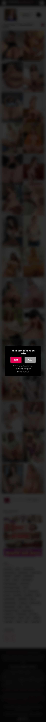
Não (30, 359)
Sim (16, 359)
